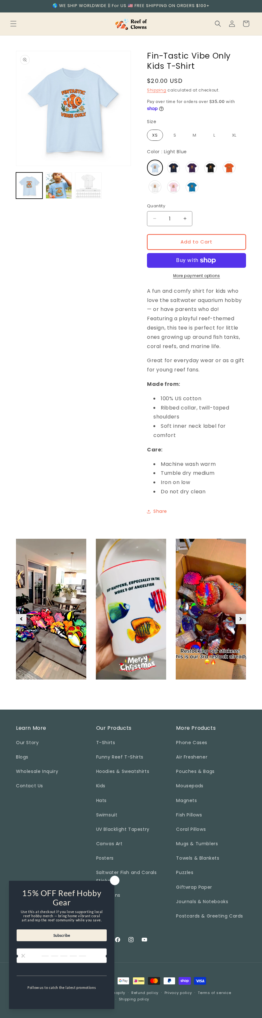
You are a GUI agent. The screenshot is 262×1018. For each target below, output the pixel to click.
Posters (105, 858)
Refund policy (144, 992)
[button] (13, 24)
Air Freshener (191, 757)
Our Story (27, 742)
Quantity (156, 206)
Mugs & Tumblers (197, 843)
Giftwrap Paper (194, 887)
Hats (101, 800)
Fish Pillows (189, 815)
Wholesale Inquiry (37, 771)
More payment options (196, 275)
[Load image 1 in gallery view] (29, 185)
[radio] (155, 135)
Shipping (156, 90)
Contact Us (29, 786)
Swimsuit (107, 815)
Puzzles (184, 872)
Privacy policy (178, 992)
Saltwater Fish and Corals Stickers (126, 876)
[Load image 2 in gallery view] (59, 185)
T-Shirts (105, 742)
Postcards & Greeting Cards (209, 916)
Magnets (186, 800)
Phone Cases (191, 742)
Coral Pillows (191, 829)
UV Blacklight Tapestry (123, 829)
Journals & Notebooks (202, 901)
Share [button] (160, 511)
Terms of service (214, 992)
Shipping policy (134, 999)
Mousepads (189, 786)
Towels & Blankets (197, 858)
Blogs (22, 757)
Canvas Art (109, 843)
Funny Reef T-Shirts (119, 757)
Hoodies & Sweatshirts (123, 771)
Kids (100, 786)
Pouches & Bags (195, 771)
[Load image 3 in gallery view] (88, 185)
